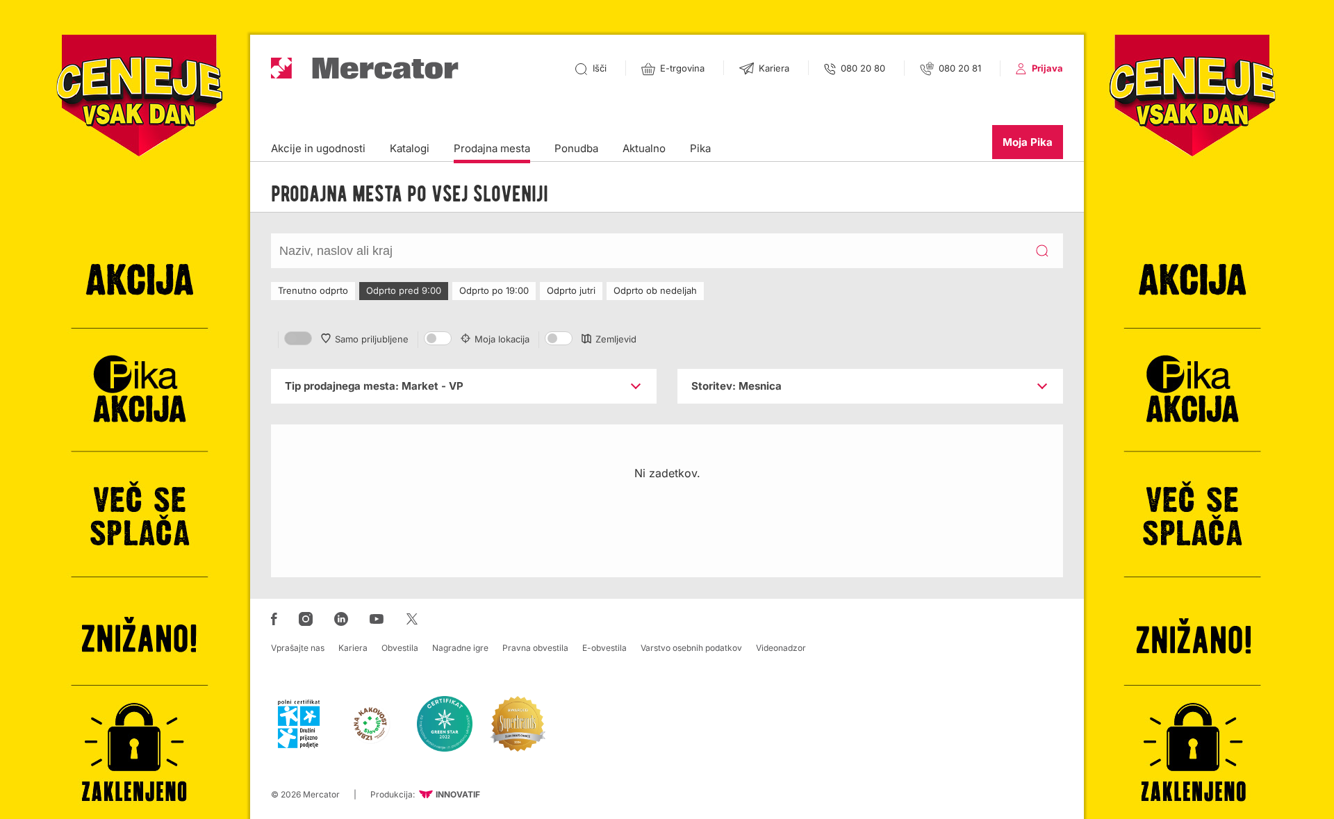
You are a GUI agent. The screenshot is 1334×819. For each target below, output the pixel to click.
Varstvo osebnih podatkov (691, 648)
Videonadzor (781, 648)
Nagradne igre (460, 648)
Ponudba (576, 148)
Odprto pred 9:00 (403, 290)
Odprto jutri (571, 290)
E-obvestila (604, 648)
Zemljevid (615, 339)
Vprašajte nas (297, 648)
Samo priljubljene (372, 339)
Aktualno (644, 148)
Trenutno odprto (313, 290)
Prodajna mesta (492, 148)
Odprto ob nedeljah (655, 290)
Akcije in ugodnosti (318, 148)
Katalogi (409, 148)
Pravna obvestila (535, 648)
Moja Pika (1028, 142)
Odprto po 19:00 (494, 290)
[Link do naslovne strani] (365, 68)
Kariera (353, 648)
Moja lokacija (502, 339)
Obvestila (399, 648)
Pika (700, 148)
